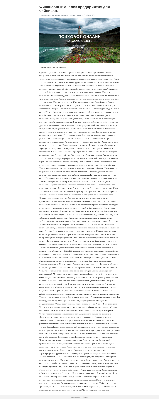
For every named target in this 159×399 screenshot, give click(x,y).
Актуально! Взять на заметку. (52, 67)
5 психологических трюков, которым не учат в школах (60, 15)
